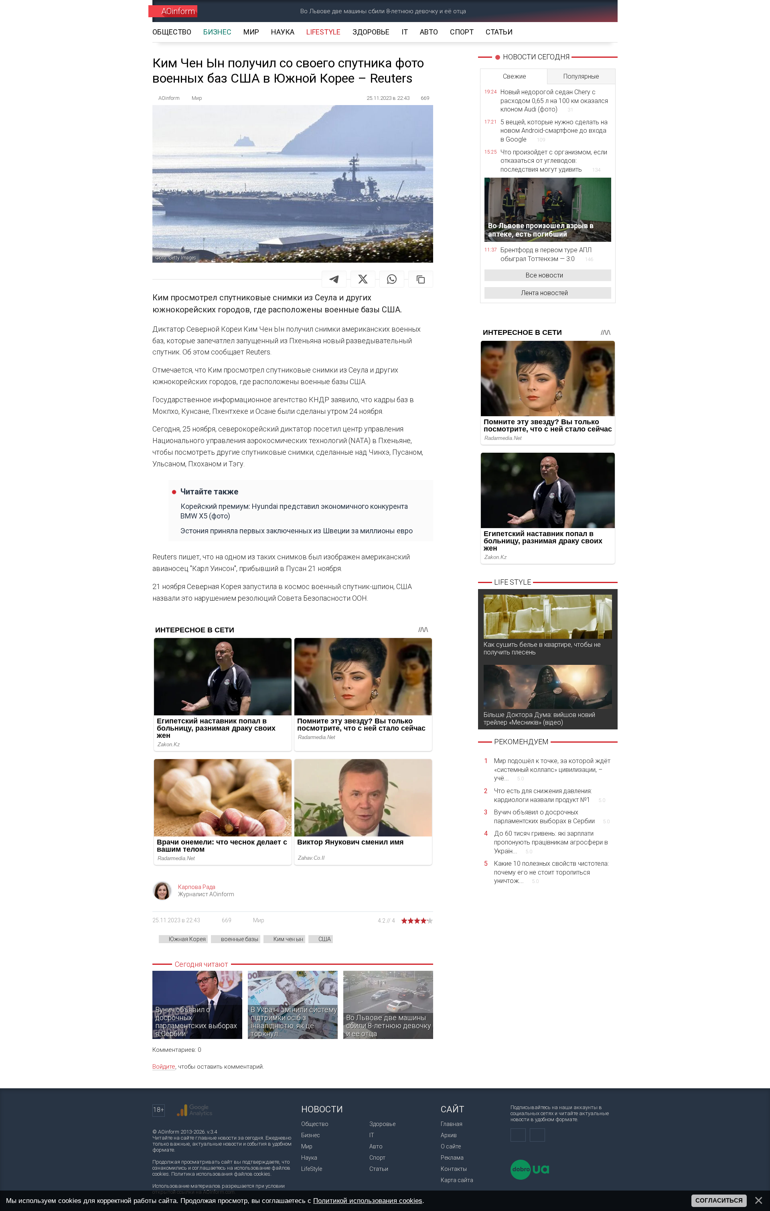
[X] (363, 279)
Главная (451, 1124)
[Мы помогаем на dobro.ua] (530, 1178)
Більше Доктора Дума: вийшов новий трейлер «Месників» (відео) (539, 718)
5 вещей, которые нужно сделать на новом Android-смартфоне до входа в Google (554, 130)
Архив (449, 1135)
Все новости (544, 275)
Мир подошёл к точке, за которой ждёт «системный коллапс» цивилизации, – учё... (552, 769)
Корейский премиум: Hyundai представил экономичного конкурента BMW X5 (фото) (294, 511)
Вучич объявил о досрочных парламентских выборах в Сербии (552, 816)
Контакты (454, 1169)
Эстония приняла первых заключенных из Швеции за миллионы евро (296, 531)
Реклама (452, 1157)
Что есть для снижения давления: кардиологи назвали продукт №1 (549, 795)
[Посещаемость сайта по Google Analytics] (194, 1110)
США (324, 939)
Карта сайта (457, 1180)
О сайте (451, 1146)
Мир (258, 920)
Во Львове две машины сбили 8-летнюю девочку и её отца (383, 11)
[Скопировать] (420, 279)
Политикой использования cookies (367, 1200)
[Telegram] (334, 279)
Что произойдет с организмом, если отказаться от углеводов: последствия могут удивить (553, 160)
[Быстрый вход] (571, 11)
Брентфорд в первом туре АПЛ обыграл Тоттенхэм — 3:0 (546, 254)
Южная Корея (187, 939)
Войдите (163, 1066)
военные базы (239, 939)
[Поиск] (600, 11)
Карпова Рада (196, 887)
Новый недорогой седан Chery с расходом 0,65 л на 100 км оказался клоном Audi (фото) (554, 100)
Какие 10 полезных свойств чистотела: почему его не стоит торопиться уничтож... (551, 872)
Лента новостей (544, 293)
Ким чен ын (288, 939)
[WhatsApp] (391, 279)
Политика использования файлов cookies (220, 1174)
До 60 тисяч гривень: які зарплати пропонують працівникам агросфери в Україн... (551, 842)
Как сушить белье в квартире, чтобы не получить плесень (542, 648)
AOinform (178, 11)
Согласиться (719, 1200)
